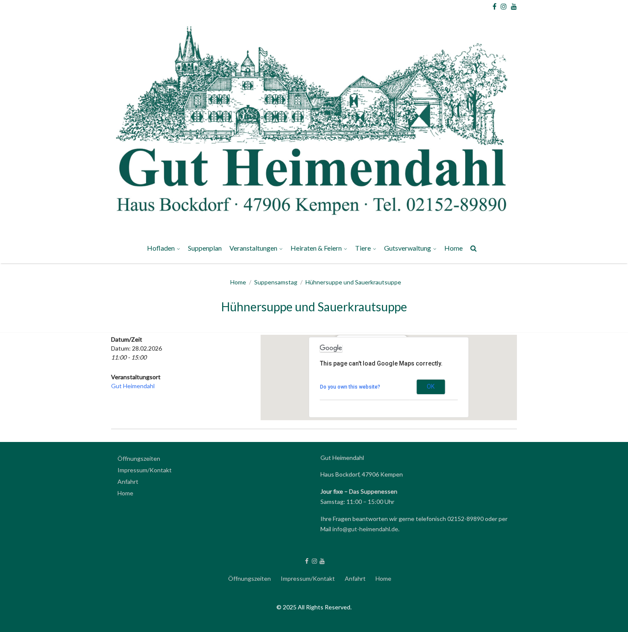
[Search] (474, 249)
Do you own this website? (350, 387)
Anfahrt (127, 481)
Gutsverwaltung (407, 248)
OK (430, 386)
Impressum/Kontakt (416, 438)
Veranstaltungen (253, 248)
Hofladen (161, 248)
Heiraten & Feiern (316, 248)
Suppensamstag (275, 282)
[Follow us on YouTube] (514, 6)
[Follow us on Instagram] (504, 6)
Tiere (363, 248)
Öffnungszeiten (138, 458)
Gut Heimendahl (133, 385)
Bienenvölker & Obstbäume (428, 438)
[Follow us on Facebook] (494, 6)
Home (453, 248)
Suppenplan (205, 248)
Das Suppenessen (373, 491)
